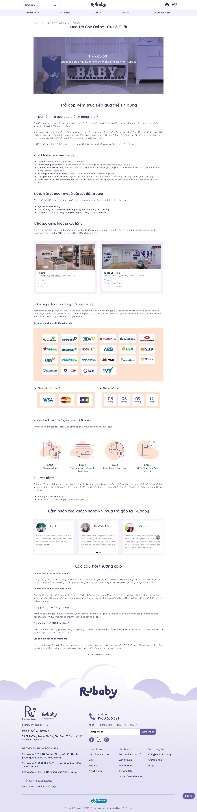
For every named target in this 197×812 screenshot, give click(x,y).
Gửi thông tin (148, 731)
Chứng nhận (155, 759)
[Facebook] (91, 739)
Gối (96, 13)
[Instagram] (106, 739)
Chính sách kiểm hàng (131, 776)
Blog (151, 765)
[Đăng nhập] (167, 5)
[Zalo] (99, 739)
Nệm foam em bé (99, 754)
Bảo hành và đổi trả (130, 754)
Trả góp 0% (125, 771)
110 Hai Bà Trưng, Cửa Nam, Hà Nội (57, 771)
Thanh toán (125, 765)
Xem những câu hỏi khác (98, 654)
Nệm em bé (30, 13)
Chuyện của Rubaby (163, 13)
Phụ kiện (125, 13)
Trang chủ (38, 23)
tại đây (82, 499)
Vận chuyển (125, 759)
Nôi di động (65, 13)
